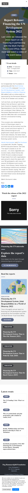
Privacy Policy (19, 474)
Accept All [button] (15, 489)
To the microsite (10, 265)
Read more (7, 319)
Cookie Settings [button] (6, 489)
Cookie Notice (9, 474)
